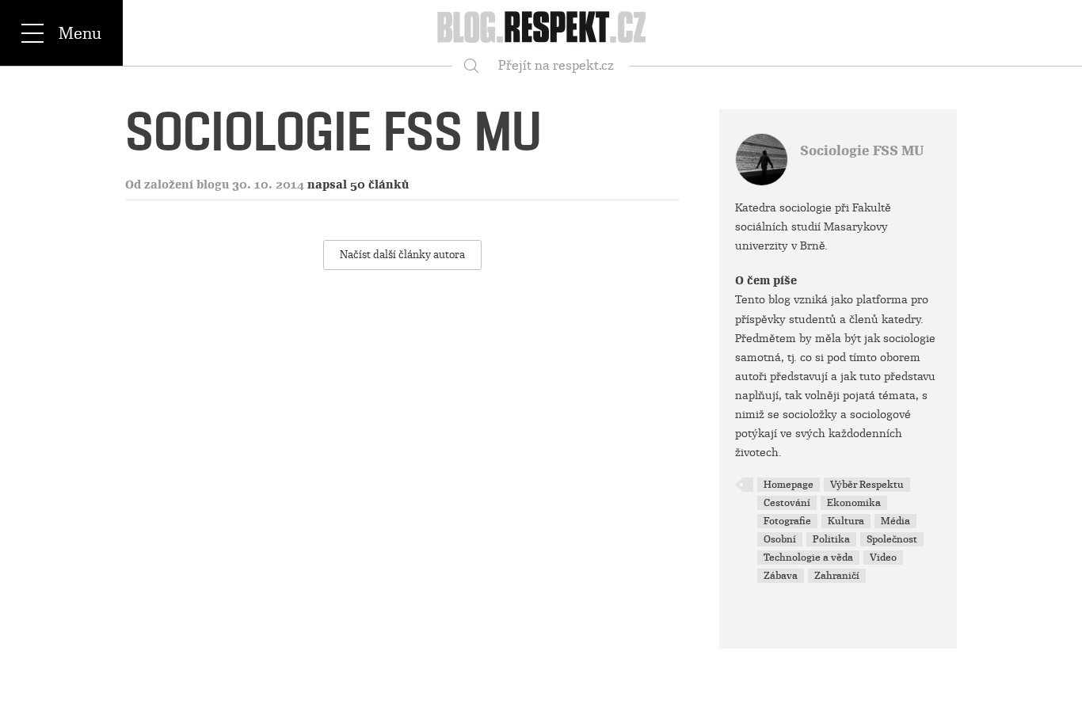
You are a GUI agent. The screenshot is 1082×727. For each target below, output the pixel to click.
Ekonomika (854, 503)
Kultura (846, 521)
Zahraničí (836, 575)
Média (895, 521)
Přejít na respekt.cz (556, 65)
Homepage (788, 484)
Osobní (780, 539)
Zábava (781, 575)
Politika (831, 539)
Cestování (787, 503)
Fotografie (787, 521)
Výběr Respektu (867, 484)
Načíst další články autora (402, 254)
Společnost (892, 539)
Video (883, 557)
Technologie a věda (808, 557)
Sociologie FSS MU (862, 151)
